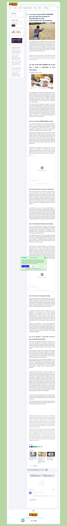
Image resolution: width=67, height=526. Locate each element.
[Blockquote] (41, 496)
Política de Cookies (28, 268)
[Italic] (34, 496)
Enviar (13, 25)
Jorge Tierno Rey (36, 469)
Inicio (10, 7)
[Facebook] (31, 520)
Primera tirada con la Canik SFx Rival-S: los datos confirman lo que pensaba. (16, 68)
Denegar (33, 266)
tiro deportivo (46, 123)
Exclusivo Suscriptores (27, 7)
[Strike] (37, 496)
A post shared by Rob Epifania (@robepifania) (42, 183)
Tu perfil (20, 7)
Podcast (35, 7)
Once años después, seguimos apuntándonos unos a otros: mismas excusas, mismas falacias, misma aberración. (16, 57)
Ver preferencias (41, 266)
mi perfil (44, 151)
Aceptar (25, 266)
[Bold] (33, 496)
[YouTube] (35, 520)
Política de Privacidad (34, 268)
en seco (33, 396)
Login (54, 489)
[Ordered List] (38, 496)
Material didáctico (42, 469)
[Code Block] (43, 496)
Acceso (15, 7)
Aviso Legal (39, 268)
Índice (40, 7)
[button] (44, 257)
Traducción (35, 465)
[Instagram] (33, 520)
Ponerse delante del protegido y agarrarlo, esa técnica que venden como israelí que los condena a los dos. (16, 63)
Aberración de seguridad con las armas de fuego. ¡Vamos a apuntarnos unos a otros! (16, 52)
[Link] (44, 496)
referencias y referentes (33, 45)
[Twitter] (34, 520)
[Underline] (36, 496)
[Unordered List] (40, 496)
